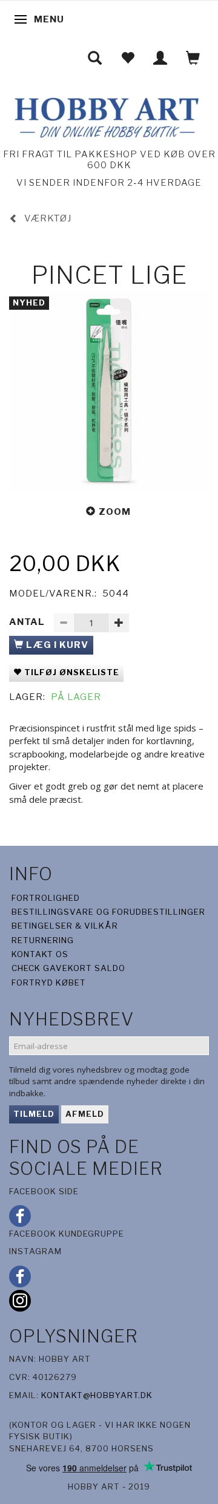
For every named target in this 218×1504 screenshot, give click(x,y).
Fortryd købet (49, 982)
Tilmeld (33, 1114)
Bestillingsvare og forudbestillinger (108, 912)
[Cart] (193, 58)
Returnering (43, 940)
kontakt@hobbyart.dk (97, 1395)
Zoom (115, 511)
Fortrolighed (46, 898)
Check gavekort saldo (68, 968)
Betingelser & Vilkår (65, 925)
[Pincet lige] (109, 390)
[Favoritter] (127, 58)
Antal (28, 621)
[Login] (160, 58)
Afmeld (84, 1114)
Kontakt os (40, 954)
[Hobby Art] (105, 116)
